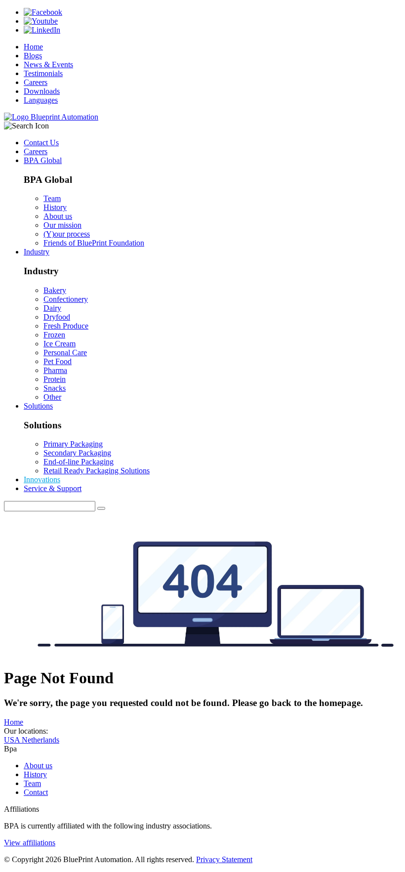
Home (33, 46)
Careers (35, 82)
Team (52, 198)
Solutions (38, 406)
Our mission (62, 225)
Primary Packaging (73, 444)
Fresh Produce (65, 326)
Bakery (54, 290)
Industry (36, 252)
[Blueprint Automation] (51, 117)
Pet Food (57, 361)
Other (52, 397)
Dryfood (56, 317)
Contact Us (41, 142)
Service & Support (52, 488)
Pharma (55, 370)
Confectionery (65, 299)
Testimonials (43, 73)
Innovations (42, 479)
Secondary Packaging (77, 453)
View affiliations (29, 842)
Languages (41, 100)
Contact (36, 792)
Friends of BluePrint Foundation (93, 243)
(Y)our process (66, 234)
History (55, 207)
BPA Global (43, 160)
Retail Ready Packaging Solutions (96, 470)
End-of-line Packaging (78, 461)
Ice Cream (59, 343)
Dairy (52, 308)
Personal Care (65, 352)
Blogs (33, 55)
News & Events (48, 64)
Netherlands (40, 740)
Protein (54, 379)
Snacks (54, 388)
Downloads (42, 91)
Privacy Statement (224, 859)
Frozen (54, 335)
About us (57, 216)
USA (13, 740)
